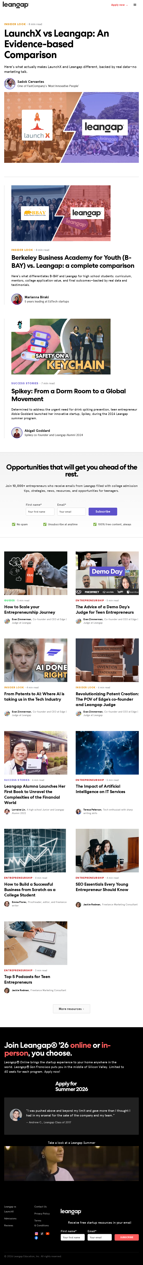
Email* (61, 505)
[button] (135, 5)
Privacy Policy (42, 1213)
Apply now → (119, 5)
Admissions (10, 1218)
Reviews (8, 1225)
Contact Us (40, 1206)
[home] (16, 5)
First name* (34, 505)
